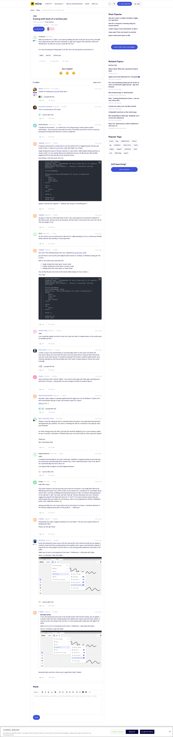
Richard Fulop (43, 330)
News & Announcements (74, 4)
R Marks (41, 519)
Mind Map (118, 153)
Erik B (40, 233)
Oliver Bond (42, 350)
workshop (127, 149)
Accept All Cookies (147, 732)
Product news (113, 73)
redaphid (41, 143)
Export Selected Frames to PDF (119, 35)
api (110, 145)
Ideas (38, 10)
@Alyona (41, 403)
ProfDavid (42, 37)
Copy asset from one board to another (122, 32)
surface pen (57, 55)
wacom (48, 55)
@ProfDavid (55, 91)
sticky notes (127, 145)
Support (119, 149)
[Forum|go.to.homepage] (41, 4)
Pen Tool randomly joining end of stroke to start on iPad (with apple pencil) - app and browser (124, 85)
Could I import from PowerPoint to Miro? (123, 29)
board (111, 141)
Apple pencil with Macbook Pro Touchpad (123, 77)
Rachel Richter (43, 124)
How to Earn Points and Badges (124, 47)
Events (87, 4)
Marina (41, 89)
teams (136, 145)
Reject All (132, 732)
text (110, 153)
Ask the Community (115, 79)
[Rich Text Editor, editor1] (67, 704)
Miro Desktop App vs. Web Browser (121, 93)
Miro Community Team (46, 418)
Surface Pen (113, 65)
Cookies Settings (117, 732)
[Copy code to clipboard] (99, 162)
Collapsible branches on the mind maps (123, 112)
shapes (111, 149)
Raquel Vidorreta (44, 453)
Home (32, 10)
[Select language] (114, 4)
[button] (124, 4)
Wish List (95, 4)
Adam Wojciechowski (45, 395)
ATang (41, 481)
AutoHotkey (59, 148)
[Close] (170, 731)
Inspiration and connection (117, 95)
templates (117, 145)
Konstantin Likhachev (46, 106)
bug (117, 141)
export (126, 153)
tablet (41, 55)
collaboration (125, 141)
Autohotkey (79, 253)
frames (134, 141)
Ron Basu (42, 540)
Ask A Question (124, 169)
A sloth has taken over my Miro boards (122, 106)
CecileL (41, 376)
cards (135, 149)
